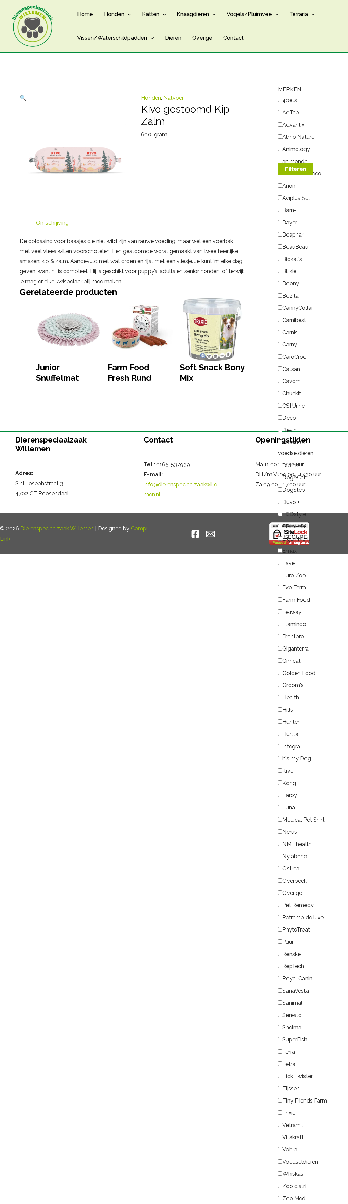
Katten (150, 14)
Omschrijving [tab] (52, 223)
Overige (202, 38)
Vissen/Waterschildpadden (112, 38)
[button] (127, 14)
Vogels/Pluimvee (249, 14)
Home (85, 14)
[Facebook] (195, 534)
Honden (114, 14)
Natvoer (173, 98)
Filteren (295, 169)
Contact (233, 38)
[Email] (210, 534)
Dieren (173, 38)
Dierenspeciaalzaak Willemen (57, 528)
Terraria (298, 14)
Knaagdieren (193, 14)
